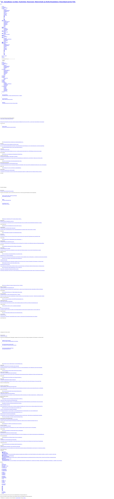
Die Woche (5, 13)
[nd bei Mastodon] (4, 50)
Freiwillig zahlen (4, 467)
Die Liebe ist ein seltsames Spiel (4, 308)
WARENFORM (18, 497)
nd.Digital (5, 38)
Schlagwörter (4, 480)
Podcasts (5, 14)
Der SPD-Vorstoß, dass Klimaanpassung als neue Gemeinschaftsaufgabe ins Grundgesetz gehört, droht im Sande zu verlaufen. (18, 229)
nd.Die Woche (6, 29)
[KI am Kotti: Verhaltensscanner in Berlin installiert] (11, 167)
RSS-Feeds (3, 484)
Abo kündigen (4, 464)
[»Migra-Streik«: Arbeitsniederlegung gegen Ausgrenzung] (12, 370)
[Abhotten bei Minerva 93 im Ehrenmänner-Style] (12, 285)
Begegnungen (6, 72)
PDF (2, 465)
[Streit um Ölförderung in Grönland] (12, 246)
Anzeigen (3, 473)
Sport (4, 12)
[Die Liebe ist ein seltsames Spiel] (11, 305)
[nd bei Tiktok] (2, 489)
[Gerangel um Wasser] (12, 312)
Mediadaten (3, 474)
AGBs (5, 41)
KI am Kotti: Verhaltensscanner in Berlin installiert (7, 170)
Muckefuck (5, 30)
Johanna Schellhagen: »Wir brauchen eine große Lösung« (8, 386)
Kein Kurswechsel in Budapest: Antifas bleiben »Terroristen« (9, 156)
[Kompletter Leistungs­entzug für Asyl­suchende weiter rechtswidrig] (12, 363)
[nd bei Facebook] (2, 488)
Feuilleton (5, 46)
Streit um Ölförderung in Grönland (5, 248)
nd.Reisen (3, 482)
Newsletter (5, 49)
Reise (4, 26)
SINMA (24, 497)
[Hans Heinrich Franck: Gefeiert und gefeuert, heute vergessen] (12, 416)
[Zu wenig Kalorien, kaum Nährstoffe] (12, 423)
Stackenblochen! (2, 234)
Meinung (5, 9)
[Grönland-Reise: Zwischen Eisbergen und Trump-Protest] (12, 437)
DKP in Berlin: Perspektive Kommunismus (6, 301)
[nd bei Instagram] (4, 17)
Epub (4, 465)
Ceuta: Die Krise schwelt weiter (4, 149)
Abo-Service (5, 40)
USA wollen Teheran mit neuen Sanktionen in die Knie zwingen (9, 144)
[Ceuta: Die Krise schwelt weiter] (12, 147)
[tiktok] (4, 53)
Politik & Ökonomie (7, 10)
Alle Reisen (5, 36)
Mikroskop (5, 71)
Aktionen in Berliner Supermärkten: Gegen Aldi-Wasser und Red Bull (10, 446)
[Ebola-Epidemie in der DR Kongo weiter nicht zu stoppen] (12, 430)
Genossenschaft (4, 55)
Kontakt (3, 472)
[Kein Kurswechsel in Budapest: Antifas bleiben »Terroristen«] (12, 154)
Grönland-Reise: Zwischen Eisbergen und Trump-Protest (8, 439)
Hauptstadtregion (6, 45)
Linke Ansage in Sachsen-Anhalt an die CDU (6, 118)
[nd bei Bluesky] (4, 16)
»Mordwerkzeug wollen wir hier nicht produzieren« (7, 393)
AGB (3, 478)
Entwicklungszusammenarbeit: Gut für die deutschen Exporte (9, 163)
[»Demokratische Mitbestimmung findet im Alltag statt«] (12, 377)
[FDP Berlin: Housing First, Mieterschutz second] (12, 239)
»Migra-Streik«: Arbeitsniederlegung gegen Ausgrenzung (8, 372)
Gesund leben (6, 78)
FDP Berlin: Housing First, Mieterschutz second (7, 241)
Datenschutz (4, 492)
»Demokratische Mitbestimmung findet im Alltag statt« (8, 379)
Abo (2, 56)
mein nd (3, 57)
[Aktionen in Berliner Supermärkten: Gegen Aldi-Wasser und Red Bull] (12, 444)
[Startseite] (57, 2)
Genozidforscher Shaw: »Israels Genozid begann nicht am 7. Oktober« (10, 294)
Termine (3, 481)
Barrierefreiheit (4, 477)
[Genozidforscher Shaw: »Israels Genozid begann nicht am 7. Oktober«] (12, 292)
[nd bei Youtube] (4, 54)
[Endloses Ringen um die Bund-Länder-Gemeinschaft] (12, 225)
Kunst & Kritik (6, 22)
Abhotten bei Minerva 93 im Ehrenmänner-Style (7, 287)
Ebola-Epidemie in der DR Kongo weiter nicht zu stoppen (8, 432)
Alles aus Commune (7, 34)
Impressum (3, 491)
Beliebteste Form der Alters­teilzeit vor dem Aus (7, 221)
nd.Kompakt (5, 28)
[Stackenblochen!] (12, 232)
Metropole (5, 24)
